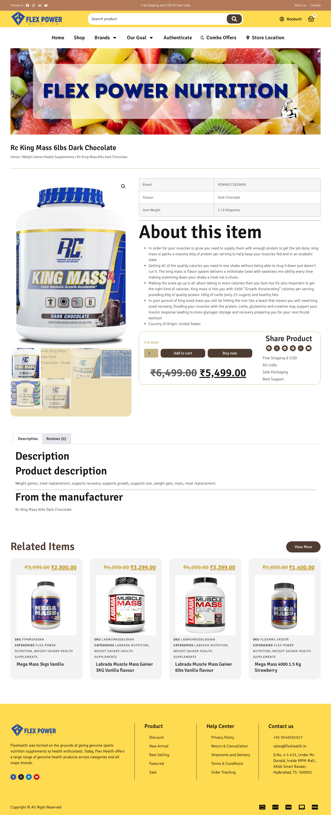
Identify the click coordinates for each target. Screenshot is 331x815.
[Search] (234, 19)
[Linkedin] (29, 777)
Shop (79, 37)
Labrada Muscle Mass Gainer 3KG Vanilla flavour (124, 667)
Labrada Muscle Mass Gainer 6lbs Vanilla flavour (203, 667)
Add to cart (183, 353)
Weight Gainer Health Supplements (48, 157)
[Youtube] (36, 777)
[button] (123, 186)
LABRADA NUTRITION (132, 645)
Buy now (230, 353)
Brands (102, 37)
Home (58, 37)
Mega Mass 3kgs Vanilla (40, 664)
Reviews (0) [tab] (56, 438)
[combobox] (157, 19)
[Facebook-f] (13, 777)
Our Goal (136, 37)
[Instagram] (21, 777)
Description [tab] (28, 438)
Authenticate (178, 37)
